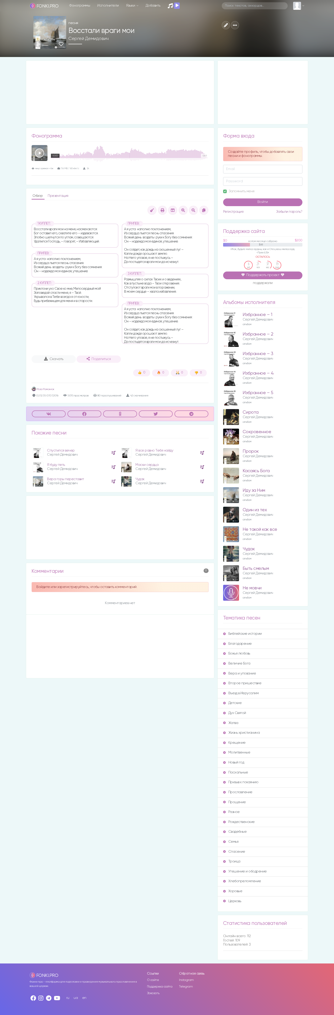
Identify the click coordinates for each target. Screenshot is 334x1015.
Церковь (234, 901)
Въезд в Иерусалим (243, 693)
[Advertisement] (120, 92)
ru (67, 998)
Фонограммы (79, 5)
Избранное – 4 (258, 373)
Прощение (237, 802)
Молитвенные (239, 752)
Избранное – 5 (258, 392)
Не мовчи (252, 588)
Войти (262, 202)
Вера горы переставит (65, 479)
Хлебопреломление (244, 881)
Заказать (153, 993)
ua (76, 998)
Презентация (58, 196)
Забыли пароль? (289, 211)
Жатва (233, 723)
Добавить (153, 5)
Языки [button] (131, 5)
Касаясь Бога (256, 471)
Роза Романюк (45, 389)
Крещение (237, 742)
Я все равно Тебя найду (154, 450)
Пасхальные (238, 772)
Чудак (140, 479)
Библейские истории (245, 633)
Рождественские (241, 822)
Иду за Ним (254, 490)
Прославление (240, 792)
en (84, 998)
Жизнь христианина (244, 732)
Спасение (236, 851)
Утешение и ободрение (247, 871)
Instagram (186, 980)
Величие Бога (239, 663)
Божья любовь (239, 653)
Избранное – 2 (258, 334)
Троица (234, 861)
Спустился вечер (61, 450)
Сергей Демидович (88, 38)
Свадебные (237, 831)
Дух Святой (237, 713)
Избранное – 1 (257, 314)
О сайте (153, 980)
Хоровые (235, 891)
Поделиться (101, 359)
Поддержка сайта (159, 986)
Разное (234, 812)
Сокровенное (257, 432)
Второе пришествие (245, 683)
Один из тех (255, 510)
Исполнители (108, 5)
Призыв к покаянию (243, 782)
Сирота (251, 412)
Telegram (186, 986)
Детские (235, 703)
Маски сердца (146, 465)
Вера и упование (242, 673)
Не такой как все (260, 529)
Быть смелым (256, 568)
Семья (233, 841)
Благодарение (240, 643)
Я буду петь (56, 465)
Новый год (236, 762)
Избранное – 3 (258, 353)
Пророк (251, 451)
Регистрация (233, 211)
